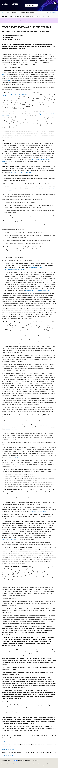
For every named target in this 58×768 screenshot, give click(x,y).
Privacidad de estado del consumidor (10, 766)
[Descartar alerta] (55, 3)
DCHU (3, 74)
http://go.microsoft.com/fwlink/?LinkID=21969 (37, 290)
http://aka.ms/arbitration (8, 539)
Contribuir (40, 764)
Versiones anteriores (26, 764)
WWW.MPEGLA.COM (11, 430)
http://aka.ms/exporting (38, 511)
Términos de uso (25, 766)
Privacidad (47, 764)
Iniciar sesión (53, 12)
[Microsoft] (3, 12)
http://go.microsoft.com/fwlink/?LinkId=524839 (14, 95)
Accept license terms (7, 741)
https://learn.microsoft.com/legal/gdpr (21, 172)
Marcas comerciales (35, 766)
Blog (34, 764)
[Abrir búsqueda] (48, 12)
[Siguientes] (44, 12)
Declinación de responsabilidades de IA (10, 764)
